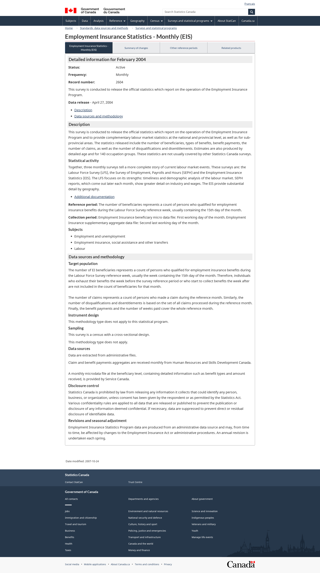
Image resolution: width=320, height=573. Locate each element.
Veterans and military (204, 524)
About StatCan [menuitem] (227, 21)
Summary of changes (136, 47)
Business (70, 530)
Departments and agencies (143, 498)
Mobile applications (95, 564)
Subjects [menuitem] (71, 21)
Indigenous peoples (203, 517)
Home (69, 28)
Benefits (69, 537)
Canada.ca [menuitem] (248, 21)
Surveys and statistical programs (156, 28)
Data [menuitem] (85, 21)
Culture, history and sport (142, 524)
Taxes (68, 550)
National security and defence (145, 517)
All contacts (71, 498)
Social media (72, 564)
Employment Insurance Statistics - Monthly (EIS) (88, 47)
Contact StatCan (74, 482)
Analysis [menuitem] (99, 21)
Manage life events (202, 537)
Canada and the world (140, 543)
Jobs (67, 511)
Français (249, 4)
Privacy (168, 564)
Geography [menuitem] (137, 21)
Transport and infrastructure (144, 537)
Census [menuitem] (155, 21)
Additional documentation (94, 196)
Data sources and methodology (98, 116)
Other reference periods (184, 47)
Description (83, 110)
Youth (195, 530)
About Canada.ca (120, 564)
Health (68, 543)
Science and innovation (205, 511)
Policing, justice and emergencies (147, 530)
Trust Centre (135, 482)
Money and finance (139, 550)
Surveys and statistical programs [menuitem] (188, 21)
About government (202, 498)
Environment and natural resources (148, 511)
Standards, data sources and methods (104, 28)
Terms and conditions (147, 564)
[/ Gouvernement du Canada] (95, 11)
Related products (231, 47)
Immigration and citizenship (81, 517)
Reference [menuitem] (115, 21)
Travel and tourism (75, 524)
